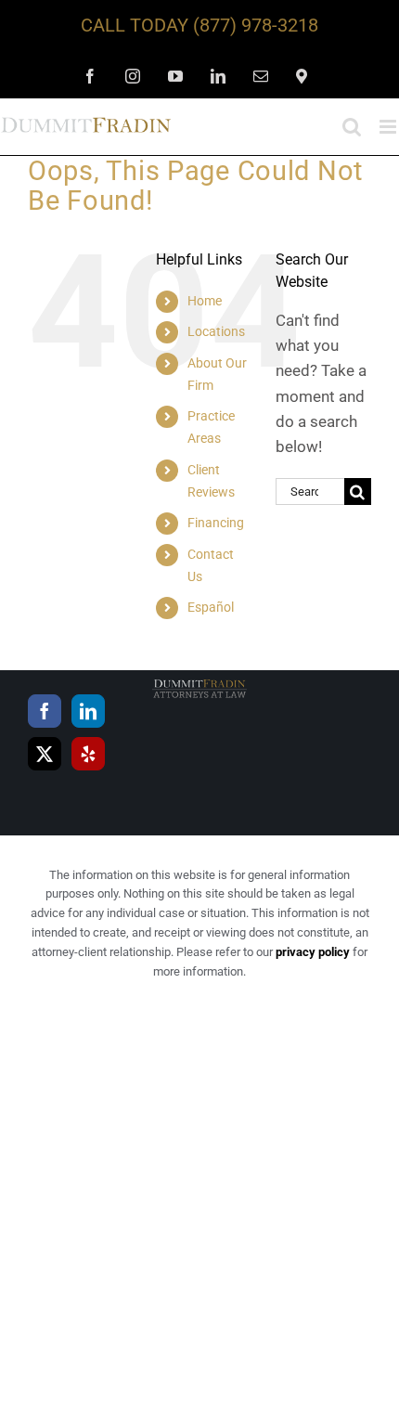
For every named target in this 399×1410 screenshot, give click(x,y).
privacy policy (313, 952)
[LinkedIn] (88, 711)
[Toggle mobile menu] (389, 126)
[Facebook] (44, 711)
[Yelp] (88, 753)
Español (210, 607)
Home (204, 300)
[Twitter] (44, 753)
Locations (216, 331)
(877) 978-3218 (255, 25)
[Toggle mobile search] (351, 126)
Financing (215, 522)
